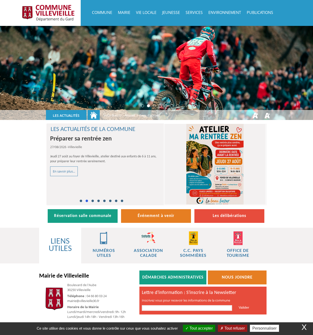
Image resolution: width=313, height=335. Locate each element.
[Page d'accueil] (48, 13)
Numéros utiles (104, 253)
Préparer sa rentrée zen (81, 139)
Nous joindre (237, 277)
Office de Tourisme (238, 253)
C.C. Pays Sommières (193, 253)
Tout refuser (234, 328)
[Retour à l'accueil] (94, 115)
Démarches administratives (172, 277)
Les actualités (66, 115)
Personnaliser (264, 328)
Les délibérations (229, 216)
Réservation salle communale (83, 216)
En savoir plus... (64, 171)
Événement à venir (156, 216)
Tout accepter (201, 328)
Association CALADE (148, 253)
